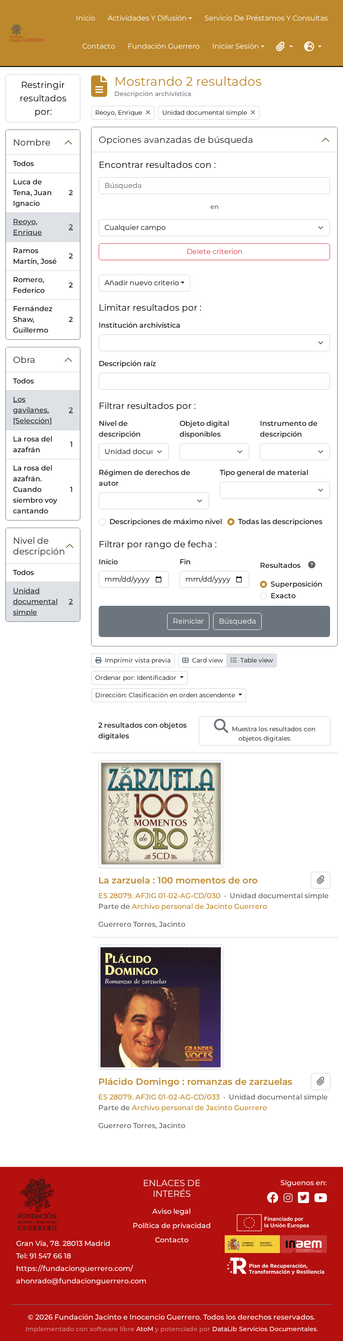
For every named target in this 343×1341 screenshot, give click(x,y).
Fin (185, 562)
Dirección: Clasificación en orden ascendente (166, 695)
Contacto (98, 46)
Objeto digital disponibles (204, 428)
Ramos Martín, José (43, 256)
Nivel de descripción (39, 546)
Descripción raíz (127, 363)
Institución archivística (139, 325)
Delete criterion (215, 251)
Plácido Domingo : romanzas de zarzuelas (195, 1081)
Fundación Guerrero (164, 46)
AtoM (144, 1329)
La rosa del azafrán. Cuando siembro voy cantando (43, 489)
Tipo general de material (264, 472)
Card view (206, 660)
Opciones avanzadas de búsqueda (176, 139)
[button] (283, 46)
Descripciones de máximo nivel (165, 521)
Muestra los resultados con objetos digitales (272, 733)
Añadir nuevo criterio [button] (142, 283)
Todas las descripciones (280, 521)
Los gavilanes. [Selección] (43, 410)
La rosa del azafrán (43, 444)
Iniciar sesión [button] (235, 47)
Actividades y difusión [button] (147, 19)
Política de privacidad (172, 1225)
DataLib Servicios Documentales (264, 1329)
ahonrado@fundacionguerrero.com (81, 1281)
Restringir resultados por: (43, 98)
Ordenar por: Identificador (136, 678)
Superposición (296, 584)
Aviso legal (171, 1211)
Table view (255, 660)
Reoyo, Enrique (43, 227)
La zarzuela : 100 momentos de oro (178, 880)
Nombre (31, 142)
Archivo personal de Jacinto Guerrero (199, 906)
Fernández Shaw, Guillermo (43, 319)
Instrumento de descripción (289, 428)
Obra (24, 359)
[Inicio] (25, 33)
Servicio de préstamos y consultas (266, 18)
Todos (23, 163)
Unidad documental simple (43, 601)
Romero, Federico (43, 285)
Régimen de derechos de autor (144, 477)
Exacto (283, 595)
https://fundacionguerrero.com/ (74, 1268)
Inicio (85, 18)
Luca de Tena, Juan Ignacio (43, 193)
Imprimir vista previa (137, 660)
